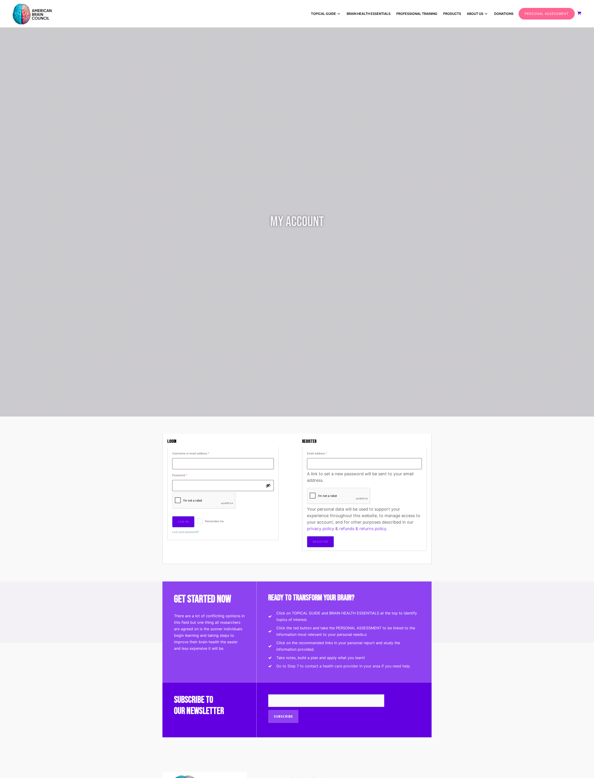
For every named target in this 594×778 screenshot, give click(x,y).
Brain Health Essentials (369, 14)
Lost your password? (185, 532)
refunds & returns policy (362, 528)
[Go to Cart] (580, 13)
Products (452, 14)
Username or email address (196, 453)
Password (185, 475)
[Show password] (268, 485)
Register (320, 541)
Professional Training (416, 14)
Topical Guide (323, 14)
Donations (503, 14)
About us (475, 14)
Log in (183, 521)
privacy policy (320, 528)
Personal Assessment (547, 14)
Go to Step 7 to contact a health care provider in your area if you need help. (343, 666)
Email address (322, 453)
